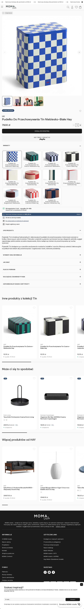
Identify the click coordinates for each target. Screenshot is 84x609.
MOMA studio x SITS (50, 553)
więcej (79, 214)
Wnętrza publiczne (8, 553)
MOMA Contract (7, 556)
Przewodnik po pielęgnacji (52, 542)
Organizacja (8, 13)
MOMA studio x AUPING (51, 556)
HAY (3, 116)
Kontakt (4, 550)
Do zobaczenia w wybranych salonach (17, 221)
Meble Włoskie (48, 550)
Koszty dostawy (7, 574)
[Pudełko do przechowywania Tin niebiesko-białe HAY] (42, 56)
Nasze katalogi (48, 547)
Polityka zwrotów (7, 580)
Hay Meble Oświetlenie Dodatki (54, 559)
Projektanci (5, 545)
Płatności (5, 572)
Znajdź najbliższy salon (13, 224)
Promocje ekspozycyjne (51, 545)
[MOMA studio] (11, 7)
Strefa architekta (7, 547)
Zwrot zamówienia (8, 577)
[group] (19, 332)
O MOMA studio (7, 539)
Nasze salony (6, 542)
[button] (79, 52)
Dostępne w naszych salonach (54, 539)
